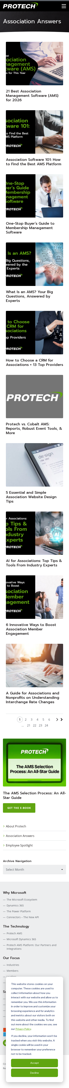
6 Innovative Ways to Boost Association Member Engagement (31, 629)
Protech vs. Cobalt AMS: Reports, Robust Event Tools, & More (34, 428)
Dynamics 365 (15, 905)
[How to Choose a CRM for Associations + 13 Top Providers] (34, 332)
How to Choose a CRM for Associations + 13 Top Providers (34, 362)
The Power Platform (19, 911)
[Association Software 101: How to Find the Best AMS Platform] (34, 132)
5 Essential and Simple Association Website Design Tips (31, 497)
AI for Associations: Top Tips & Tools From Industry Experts (34, 563)
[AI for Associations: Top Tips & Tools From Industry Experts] (34, 533)
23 (40, 725)
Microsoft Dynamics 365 (21, 939)
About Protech (16, 826)
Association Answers (20, 836)
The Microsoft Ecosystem (22, 899)
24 (46, 725)
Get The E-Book (19, 808)
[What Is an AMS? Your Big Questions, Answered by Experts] (34, 264)
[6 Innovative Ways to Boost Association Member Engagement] (34, 597)
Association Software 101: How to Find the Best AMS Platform (33, 162)
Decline (34, 1072)
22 (34, 725)
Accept (34, 1062)
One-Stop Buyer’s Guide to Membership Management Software (30, 228)
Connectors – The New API (23, 917)
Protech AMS (14, 933)
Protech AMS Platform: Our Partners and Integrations (31, 946)
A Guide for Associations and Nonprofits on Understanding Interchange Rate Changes (32, 697)
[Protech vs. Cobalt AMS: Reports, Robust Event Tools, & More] (34, 396)
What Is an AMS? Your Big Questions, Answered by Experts (29, 296)
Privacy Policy (23, 1028)
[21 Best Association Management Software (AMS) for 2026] (34, 63)
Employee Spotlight (19, 845)
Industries (13, 965)
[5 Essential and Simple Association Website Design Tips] (34, 465)
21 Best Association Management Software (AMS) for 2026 (32, 95)
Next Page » (56, 722)
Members (12, 970)
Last (61, 722)
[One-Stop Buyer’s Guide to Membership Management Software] (34, 196)
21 (28, 725)
